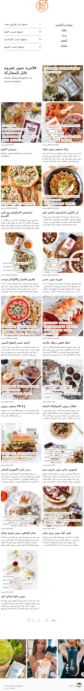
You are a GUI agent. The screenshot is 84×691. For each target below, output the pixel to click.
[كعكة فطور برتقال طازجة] (63, 316)
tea (16, 524)
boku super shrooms (69, 196)
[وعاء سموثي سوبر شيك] (63, 122)
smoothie (66, 140)
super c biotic (51, 334)
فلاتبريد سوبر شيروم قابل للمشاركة (20, 70)
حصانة (64, 45)
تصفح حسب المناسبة (15, 39)
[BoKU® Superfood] (42, 6)
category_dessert (11, 136)
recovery (15, 140)
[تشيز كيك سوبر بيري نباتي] (63, 506)
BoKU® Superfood (16, 686)
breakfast (22, 263)
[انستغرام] (70, 686)
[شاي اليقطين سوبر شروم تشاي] (21, 506)
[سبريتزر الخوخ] (21, 122)
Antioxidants (50, 68)
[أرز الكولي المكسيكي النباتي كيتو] (63, 186)
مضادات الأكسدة (64, 24)
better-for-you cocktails (15, 129)
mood (5, 140)
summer (26, 140)
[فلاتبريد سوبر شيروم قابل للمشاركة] (63, 83)
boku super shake (52, 129)
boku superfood (10, 457)
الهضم (64, 40)
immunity (70, 204)
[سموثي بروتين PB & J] (21, 379)
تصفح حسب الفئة (13, 32)
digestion (67, 453)
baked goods (65, 323)
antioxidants (9, 126)
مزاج (64, 35)
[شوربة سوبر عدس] (63, 252)
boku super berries (12, 133)
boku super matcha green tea (17, 580)
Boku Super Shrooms (69, 68)
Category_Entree (52, 72)
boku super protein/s (69, 126)
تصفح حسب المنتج (14, 47)
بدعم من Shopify (9, 688)
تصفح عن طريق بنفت (16, 24)
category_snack (30, 136)
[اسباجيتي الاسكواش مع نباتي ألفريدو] (21, 186)
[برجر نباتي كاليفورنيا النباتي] (21, 443)
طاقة (64, 30)
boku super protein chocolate (58, 390)
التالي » (53, 620)
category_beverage (53, 133)
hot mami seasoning (53, 204)
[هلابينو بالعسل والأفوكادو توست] (21, 252)
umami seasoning (52, 270)
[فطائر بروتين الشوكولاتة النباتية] (63, 379)
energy (47, 140)
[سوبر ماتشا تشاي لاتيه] (21, 569)
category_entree (26, 204)
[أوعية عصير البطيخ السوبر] (21, 316)
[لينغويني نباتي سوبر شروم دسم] (63, 443)
